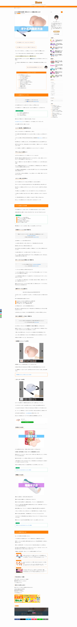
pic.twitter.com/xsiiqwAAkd (31, 235)
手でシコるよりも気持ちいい (24, 77)
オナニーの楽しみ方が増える (24, 78)
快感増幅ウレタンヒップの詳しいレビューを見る (23, 374)
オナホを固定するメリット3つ (55, 105)
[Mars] (38, 2)
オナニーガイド (53, 93)
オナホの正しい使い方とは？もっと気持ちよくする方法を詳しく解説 (33, 569)
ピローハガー (23, 419)
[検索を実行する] (62, 12)
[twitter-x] (54, 34)
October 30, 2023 (36, 101)
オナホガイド (19, 13)
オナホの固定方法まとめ (54, 117)
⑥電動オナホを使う (23, 86)
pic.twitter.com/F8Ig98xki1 (37, 264)
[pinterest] (57, 34)
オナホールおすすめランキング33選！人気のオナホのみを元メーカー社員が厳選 (34, 563)
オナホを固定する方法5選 (23, 79)
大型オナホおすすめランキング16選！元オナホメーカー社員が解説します (34, 555)
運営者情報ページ (56, 31)
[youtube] (58, 34)
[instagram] (55, 34)
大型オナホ (53, 85)
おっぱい (53, 88)
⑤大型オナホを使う (23, 85)
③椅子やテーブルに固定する (24, 83)
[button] (20, 351)
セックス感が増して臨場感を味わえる (56, 106)
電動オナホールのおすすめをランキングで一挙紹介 (24, 525)
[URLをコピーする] (45, 619)
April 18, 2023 (37, 322)
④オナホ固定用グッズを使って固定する (25, 84)
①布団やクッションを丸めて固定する (56, 110)
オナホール (52, 82)
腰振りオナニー (40, 137)
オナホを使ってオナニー (19, 121)
